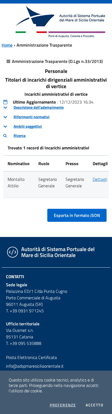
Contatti (15, 276)
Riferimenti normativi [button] (31, 117)
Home (7, 45)
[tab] (56, 107)
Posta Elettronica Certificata (31, 357)
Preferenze (63, 405)
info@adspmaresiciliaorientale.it (35, 366)
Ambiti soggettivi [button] (28, 126)
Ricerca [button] (20, 136)
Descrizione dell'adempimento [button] (39, 107)
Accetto (94, 405)
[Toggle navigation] (9, 21)
